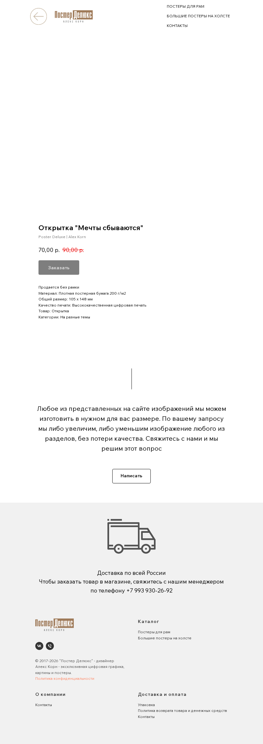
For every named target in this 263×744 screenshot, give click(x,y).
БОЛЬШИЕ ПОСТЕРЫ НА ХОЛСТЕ (198, 15)
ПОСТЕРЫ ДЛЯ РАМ (185, 6)
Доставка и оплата (162, 694)
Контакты (43, 704)
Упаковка (146, 704)
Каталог (148, 621)
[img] (38, 16)
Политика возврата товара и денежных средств (182, 710)
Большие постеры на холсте (164, 638)
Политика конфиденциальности (64, 678)
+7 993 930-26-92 (149, 590)
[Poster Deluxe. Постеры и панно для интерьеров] (39, 646)
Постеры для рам (154, 631)
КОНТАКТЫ (177, 25)
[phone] (50, 646)
